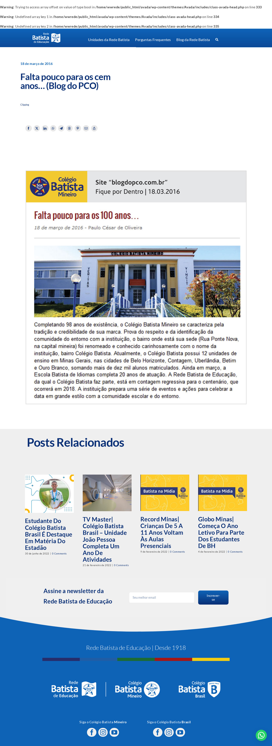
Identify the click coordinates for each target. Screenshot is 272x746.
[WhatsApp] (53, 128)
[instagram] (103, 732)
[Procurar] (216, 40)
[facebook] (91, 732)
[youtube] (114, 732)
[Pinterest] (78, 128)
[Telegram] (61, 128)
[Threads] (69, 128)
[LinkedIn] (45, 128)
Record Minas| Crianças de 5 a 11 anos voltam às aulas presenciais (161, 532)
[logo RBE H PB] (46, 34)
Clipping (24, 104)
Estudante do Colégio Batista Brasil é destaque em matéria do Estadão (48, 534)
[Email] (86, 128)
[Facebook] (28, 128)
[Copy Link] (94, 128)
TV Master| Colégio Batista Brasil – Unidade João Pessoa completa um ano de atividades (105, 539)
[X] (37, 128)
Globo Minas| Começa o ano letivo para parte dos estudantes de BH (221, 532)
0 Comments (59, 553)
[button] (261, 735)
